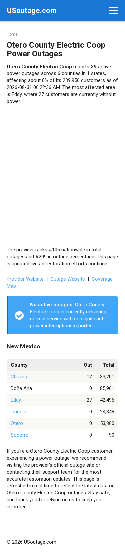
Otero (17, 423)
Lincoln (18, 412)
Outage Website (67, 279)
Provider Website (25, 279)
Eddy (16, 400)
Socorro (20, 435)
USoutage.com (32, 10)
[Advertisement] (62, 175)
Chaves (19, 377)
